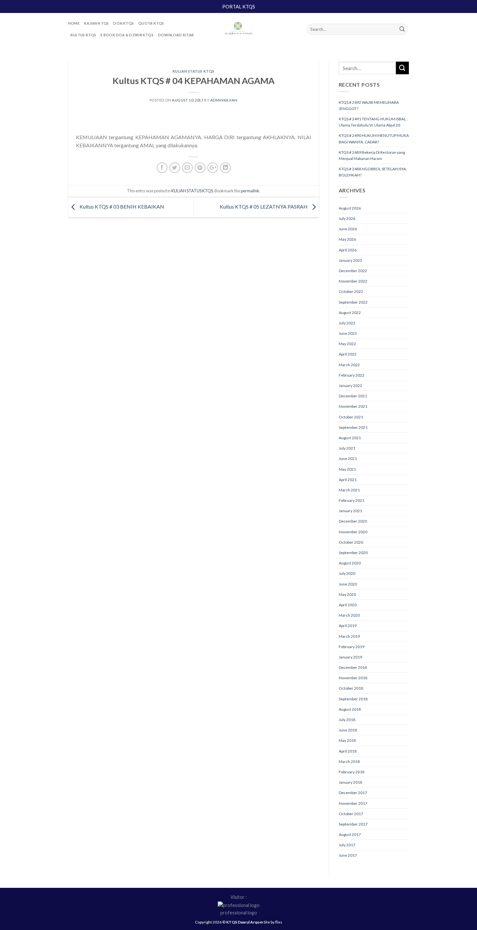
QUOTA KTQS (151, 23)
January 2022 (350, 385)
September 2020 (353, 552)
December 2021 (353, 395)
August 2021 (350, 437)
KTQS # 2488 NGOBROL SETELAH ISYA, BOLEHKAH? (373, 171)
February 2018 (351, 771)
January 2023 (350, 260)
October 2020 (351, 542)
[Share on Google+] (212, 168)
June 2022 (348, 333)
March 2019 (349, 636)
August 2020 (350, 563)
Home (74, 23)
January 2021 (350, 510)
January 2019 (350, 657)
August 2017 (350, 834)
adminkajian (224, 100)
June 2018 (348, 730)
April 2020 (348, 604)
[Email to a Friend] (187, 168)
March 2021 (349, 490)
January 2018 (350, 782)
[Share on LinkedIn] (225, 168)
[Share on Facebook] (162, 168)
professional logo (238, 912)
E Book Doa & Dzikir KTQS (127, 35)
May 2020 (347, 594)
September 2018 (353, 698)
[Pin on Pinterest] (200, 168)
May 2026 (347, 239)
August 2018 (350, 709)
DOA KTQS (123, 23)
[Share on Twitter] (174, 168)
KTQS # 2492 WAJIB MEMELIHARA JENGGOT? (369, 105)
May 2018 (347, 740)
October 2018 (351, 688)
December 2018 (353, 667)
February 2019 (351, 646)
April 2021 (348, 479)
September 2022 (353, 302)
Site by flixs (272, 922)
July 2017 (347, 844)
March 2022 (349, 364)
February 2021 (351, 500)
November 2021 (353, 406)
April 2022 (348, 354)
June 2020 (348, 584)
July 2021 (347, 448)
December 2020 (353, 521)
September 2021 (353, 427)
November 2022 (353, 281)
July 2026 (347, 218)
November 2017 (353, 803)
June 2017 (348, 855)
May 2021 (347, 469)
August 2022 (350, 312)
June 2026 (348, 228)
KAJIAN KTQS (96, 23)
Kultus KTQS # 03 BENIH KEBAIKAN (121, 207)
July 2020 (347, 573)
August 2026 (350, 208)
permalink (250, 190)
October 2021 (351, 417)
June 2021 (348, 458)
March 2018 (349, 761)
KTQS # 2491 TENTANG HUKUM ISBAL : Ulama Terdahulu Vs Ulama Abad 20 (373, 121)
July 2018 (347, 719)
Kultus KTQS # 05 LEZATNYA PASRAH (264, 207)
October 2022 (351, 291)
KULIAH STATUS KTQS (193, 71)
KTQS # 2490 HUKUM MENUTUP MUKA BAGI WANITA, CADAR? (374, 138)
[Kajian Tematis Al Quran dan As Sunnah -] (238, 29)
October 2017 (351, 813)
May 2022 (347, 343)
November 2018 (353, 677)
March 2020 (349, 615)
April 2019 (348, 625)
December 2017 (353, 792)
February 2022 (351, 375)
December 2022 (353, 270)
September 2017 (353, 824)
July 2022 (347, 322)
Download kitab (176, 35)
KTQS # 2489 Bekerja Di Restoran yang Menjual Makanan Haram (372, 155)
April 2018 (348, 751)
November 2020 (353, 531)
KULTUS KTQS (83, 35)
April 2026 (348, 250)
